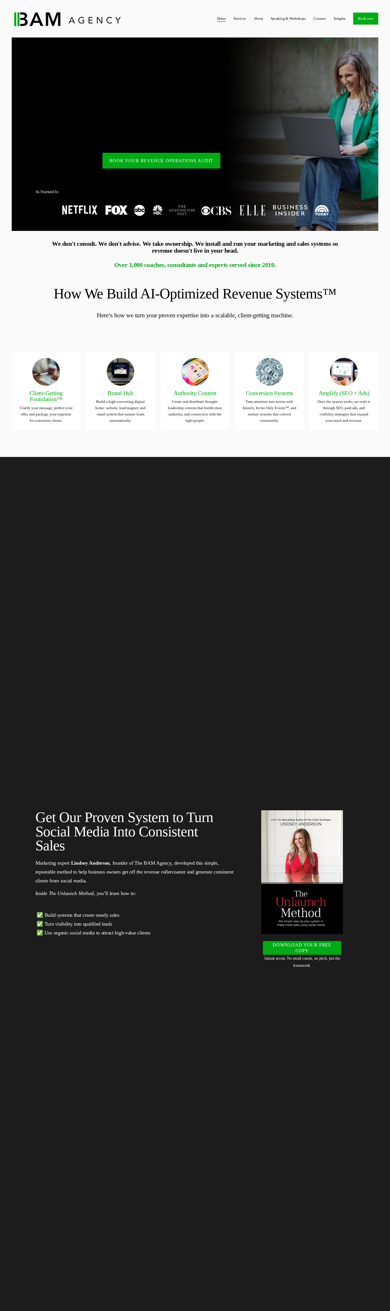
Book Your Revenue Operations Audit (161, 160)
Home (221, 18)
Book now (365, 18)
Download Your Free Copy (302, 947)
